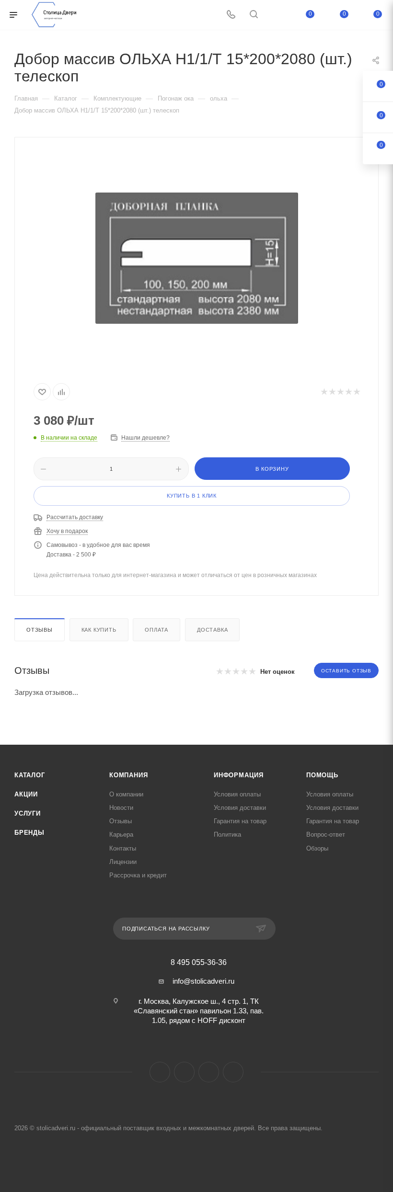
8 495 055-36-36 (199, 962)
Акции (26, 794)
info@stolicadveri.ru (203, 981)
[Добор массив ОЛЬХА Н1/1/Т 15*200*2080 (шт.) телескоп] (196, 258)
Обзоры (317, 848)
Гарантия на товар (240, 821)
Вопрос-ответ (325, 834)
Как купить (98, 630)
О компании (126, 794)
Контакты (122, 848)
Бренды (29, 832)
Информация (239, 775)
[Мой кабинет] (276, 15)
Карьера (121, 834)
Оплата (156, 630)
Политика (227, 834)
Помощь (322, 775)
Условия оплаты (237, 794)
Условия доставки (240, 807)
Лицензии (123, 861)
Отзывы (39, 630)
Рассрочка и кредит (138, 875)
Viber (208, 1072)
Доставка (212, 630)
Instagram (184, 1072)
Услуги (27, 813)
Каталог (29, 775)
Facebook (160, 1072)
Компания (128, 775)
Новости (121, 807)
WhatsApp (233, 1072)
